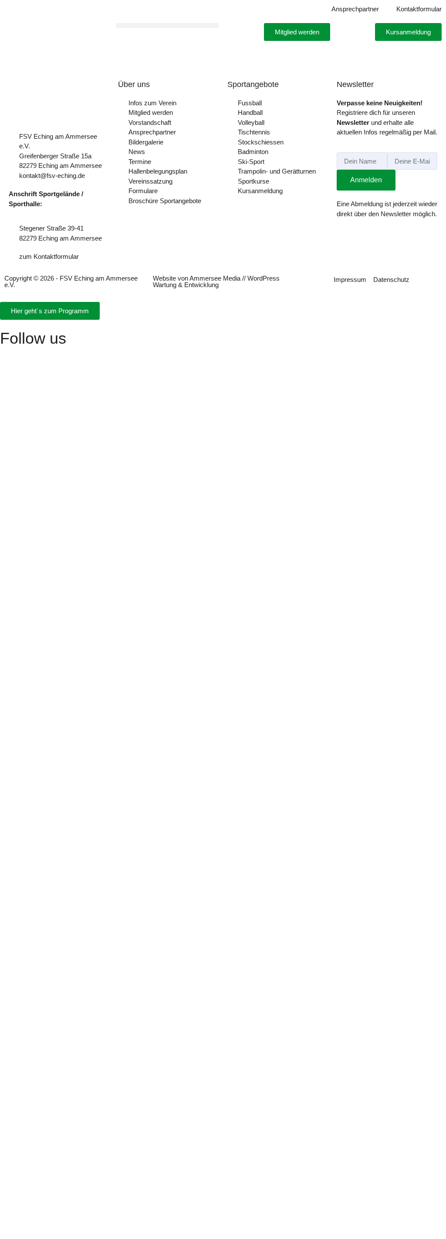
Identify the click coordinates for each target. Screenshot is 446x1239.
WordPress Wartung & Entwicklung (216, 281)
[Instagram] (11, 357)
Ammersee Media (214, 278)
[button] (167, 25)
